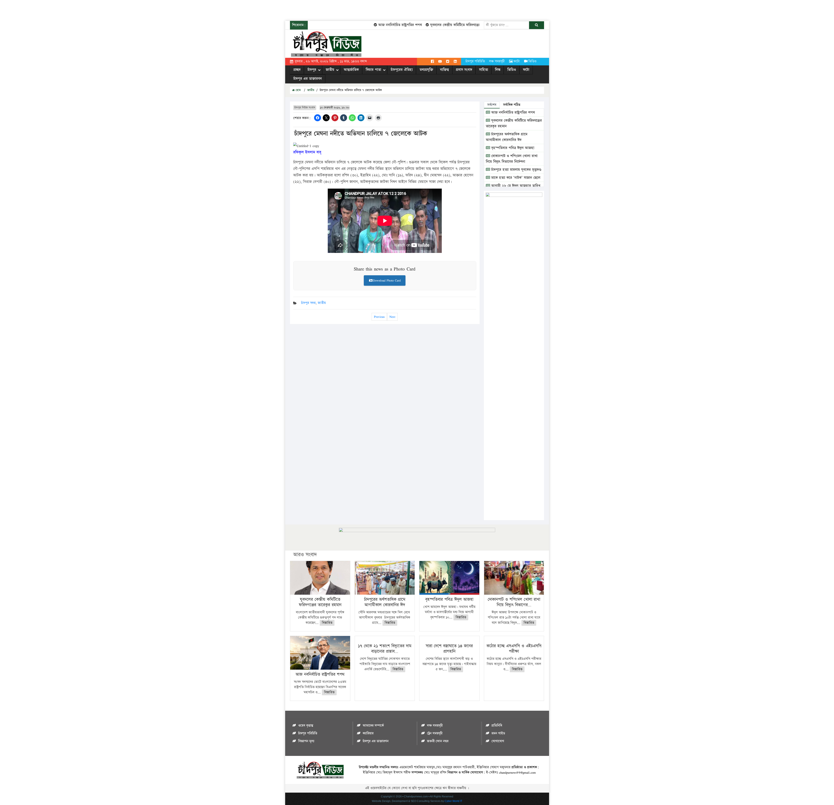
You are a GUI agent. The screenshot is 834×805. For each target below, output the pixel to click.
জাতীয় (330, 69)
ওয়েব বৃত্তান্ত (305, 725)
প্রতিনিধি (496, 725)
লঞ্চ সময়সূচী (497, 61)
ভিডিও (532, 61)
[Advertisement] (79, 10)
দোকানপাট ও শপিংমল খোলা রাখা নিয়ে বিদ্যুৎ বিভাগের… (514, 602)
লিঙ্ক (497, 69)
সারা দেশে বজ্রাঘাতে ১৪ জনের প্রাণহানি (449, 648)
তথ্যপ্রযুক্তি (426, 69)
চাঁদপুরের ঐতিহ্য (402, 69)
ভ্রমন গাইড (498, 733)
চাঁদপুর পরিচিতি (475, 61)
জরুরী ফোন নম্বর (437, 741)
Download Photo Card (387, 280)
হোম (298, 90)
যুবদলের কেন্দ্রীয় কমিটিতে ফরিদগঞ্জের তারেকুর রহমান (449, 25)
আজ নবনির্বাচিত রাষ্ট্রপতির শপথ (382, 25)
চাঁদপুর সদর (308, 302)
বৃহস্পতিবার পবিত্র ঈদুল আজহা (512, 148)
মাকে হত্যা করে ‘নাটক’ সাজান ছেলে (515, 177)
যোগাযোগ (497, 741)
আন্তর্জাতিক (351, 69)
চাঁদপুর (312, 69)
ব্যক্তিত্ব (444, 69)
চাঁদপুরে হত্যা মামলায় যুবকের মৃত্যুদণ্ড (515, 169)
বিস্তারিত (327, 622)
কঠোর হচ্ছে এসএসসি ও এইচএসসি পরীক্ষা (513, 648)
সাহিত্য (483, 69)
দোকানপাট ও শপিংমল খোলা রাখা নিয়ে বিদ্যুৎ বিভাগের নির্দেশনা (512, 158)
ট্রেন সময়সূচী (434, 733)
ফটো (517, 61)
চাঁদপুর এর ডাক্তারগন (307, 78)
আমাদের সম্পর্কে (373, 725)
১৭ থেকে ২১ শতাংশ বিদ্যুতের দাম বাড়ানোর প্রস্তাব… (384, 648)
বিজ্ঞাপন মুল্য (306, 741)
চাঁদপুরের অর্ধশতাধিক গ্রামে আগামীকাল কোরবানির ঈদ (506, 137)
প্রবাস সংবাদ (464, 69)
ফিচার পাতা (373, 69)
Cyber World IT (453, 801)
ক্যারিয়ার (368, 733)
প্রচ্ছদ (297, 69)
